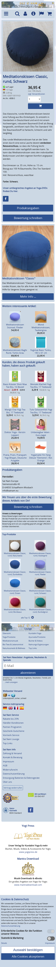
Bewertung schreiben (28, 218)
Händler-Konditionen (13, 722)
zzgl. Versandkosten (36, 94)
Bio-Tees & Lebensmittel (13, 644)
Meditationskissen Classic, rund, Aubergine (40, 554)
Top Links (33, 648)
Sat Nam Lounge (11, 739)
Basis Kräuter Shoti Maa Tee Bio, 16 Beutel (15, 385)
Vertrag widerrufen (13, 787)
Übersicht (7, 633)
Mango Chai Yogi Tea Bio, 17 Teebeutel (15, 411)
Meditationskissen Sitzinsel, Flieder (15, 326)
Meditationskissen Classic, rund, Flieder (40, 573)
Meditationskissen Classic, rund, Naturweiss (15, 554)
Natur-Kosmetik (13, 809)
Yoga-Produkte (9, 637)
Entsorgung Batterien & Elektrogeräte (21, 777)
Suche (17, 14)
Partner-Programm (12, 726)
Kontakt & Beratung (12, 757)
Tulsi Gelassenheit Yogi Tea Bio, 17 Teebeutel (41, 411)
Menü (8, 14)
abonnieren (28, 673)
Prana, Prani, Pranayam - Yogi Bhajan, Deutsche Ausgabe (15, 457)
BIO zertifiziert (40, 794)
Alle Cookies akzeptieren (28, 956)
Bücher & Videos (36, 640)
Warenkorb (49, 14)
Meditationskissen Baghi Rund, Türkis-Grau (15, 351)
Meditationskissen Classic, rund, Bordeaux (15, 610)
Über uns (7, 781)
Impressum (8, 761)
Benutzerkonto (25, 14)
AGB (5, 765)
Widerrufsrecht (10, 769)
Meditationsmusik (10, 640)
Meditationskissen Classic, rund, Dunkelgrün (40, 610)
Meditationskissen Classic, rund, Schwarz (40, 591)
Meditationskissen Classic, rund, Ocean (15, 591)
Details (4, 943)
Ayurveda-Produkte (37, 637)
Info (33, 14)
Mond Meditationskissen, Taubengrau (41, 327)
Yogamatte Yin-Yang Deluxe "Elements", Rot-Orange (41, 457)
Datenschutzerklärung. (11, 926)
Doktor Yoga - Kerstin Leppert (14, 433)
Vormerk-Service (11, 735)
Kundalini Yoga (35, 633)
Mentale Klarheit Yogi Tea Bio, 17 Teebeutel (40, 385)
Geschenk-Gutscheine (13, 730)
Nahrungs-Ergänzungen (39, 644)
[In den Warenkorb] (40, 106)
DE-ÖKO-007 (40, 796)
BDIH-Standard (15, 813)
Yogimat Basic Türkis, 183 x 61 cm (40, 351)
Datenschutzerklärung (14, 773)
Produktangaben (28, 208)
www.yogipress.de (28, 851)
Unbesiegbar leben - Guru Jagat (41, 433)
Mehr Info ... (28, 296)
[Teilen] (5, 199)
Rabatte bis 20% (11, 718)
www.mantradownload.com (28, 884)
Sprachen (41, 14)
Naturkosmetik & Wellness (14, 648)
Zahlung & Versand (12, 753)
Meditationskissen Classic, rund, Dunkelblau (15, 573)
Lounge (28, 628)
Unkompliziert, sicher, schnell (14, 698)
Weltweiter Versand (12, 690)
